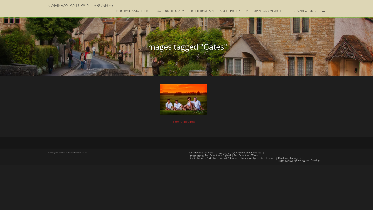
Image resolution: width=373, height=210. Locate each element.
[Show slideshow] (183, 122)
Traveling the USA (226, 153)
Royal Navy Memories (289, 158)
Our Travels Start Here (201, 152)
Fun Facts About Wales (246, 155)
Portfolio (211, 158)
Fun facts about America (248, 152)
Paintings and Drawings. (308, 160)
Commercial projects (252, 158)
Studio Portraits (197, 158)
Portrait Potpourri (228, 158)
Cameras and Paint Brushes (80, 5)
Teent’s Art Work (287, 160)
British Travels (197, 155)
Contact (270, 158)
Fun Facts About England (218, 155)
